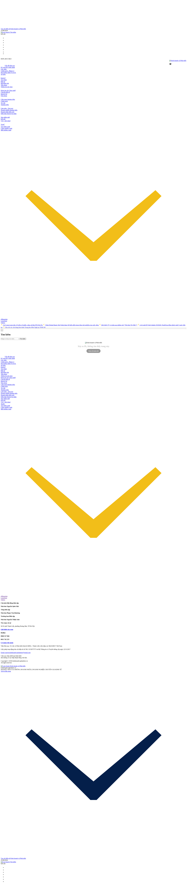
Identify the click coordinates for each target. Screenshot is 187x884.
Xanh (3, 124)
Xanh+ (3, 404)
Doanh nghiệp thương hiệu (9, 110)
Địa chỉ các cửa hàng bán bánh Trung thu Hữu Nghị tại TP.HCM (25, 327)
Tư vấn (3, 103)
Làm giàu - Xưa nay (7, 108)
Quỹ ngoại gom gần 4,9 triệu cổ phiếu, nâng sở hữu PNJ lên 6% (23, 325)
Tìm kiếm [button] (13, 32)
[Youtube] (6, 47)
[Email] (6, 40)
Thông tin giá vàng (6, 87)
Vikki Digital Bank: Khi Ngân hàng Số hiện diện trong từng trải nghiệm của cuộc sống (72, 325)
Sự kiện (3, 74)
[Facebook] (6, 42)
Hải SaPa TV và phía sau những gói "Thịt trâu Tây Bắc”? (119, 325)
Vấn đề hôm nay (10, 65)
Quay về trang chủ (93, 351)
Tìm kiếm (22, 339)
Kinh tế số (4, 94)
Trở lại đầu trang (6, 671)
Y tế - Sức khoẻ (5, 121)
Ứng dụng (4, 96)
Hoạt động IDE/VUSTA (8, 72)
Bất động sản (5, 83)
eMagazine (4, 319)
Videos (3, 323)
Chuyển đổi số (5, 92)
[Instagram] (6, 45)
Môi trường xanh (6, 130)
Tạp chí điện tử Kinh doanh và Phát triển (13, 29)
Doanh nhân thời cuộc (7, 112)
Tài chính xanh (5, 126)
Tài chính (4, 80)
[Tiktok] (6, 52)
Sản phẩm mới (5, 117)
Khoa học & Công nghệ (8, 90)
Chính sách (4, 101)
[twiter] (6, 38)
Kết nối (3, 119)
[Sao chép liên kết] (170, 64)
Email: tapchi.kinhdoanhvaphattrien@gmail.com (15, 652)
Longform (4, 321)
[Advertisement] (59, 14)
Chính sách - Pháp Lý (7, 71)
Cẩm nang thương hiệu (8, 99)
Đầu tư (3, 81)
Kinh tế (3, 78)
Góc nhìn (4, 69)
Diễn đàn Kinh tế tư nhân (8, 113)
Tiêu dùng (4, 85)
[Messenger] (6, 49)
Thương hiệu (5, 105)
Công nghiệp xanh (6, 128)
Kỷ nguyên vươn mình (8, 67)
